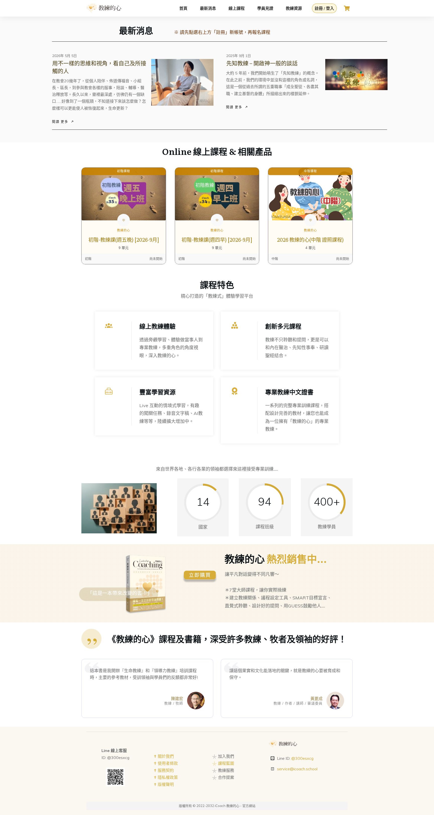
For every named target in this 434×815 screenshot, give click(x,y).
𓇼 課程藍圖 (223, 763)
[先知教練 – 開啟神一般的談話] (356, 74)
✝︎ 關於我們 (163, 756)
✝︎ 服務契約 (163, 770)
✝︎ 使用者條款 (165, 763)
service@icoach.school (297, 768)
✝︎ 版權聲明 (163, 784)
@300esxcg (302, 758)
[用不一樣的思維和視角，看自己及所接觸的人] (182, 82)
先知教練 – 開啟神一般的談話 (262, 63)
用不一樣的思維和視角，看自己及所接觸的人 (99, 67)
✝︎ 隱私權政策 (165, 777)
